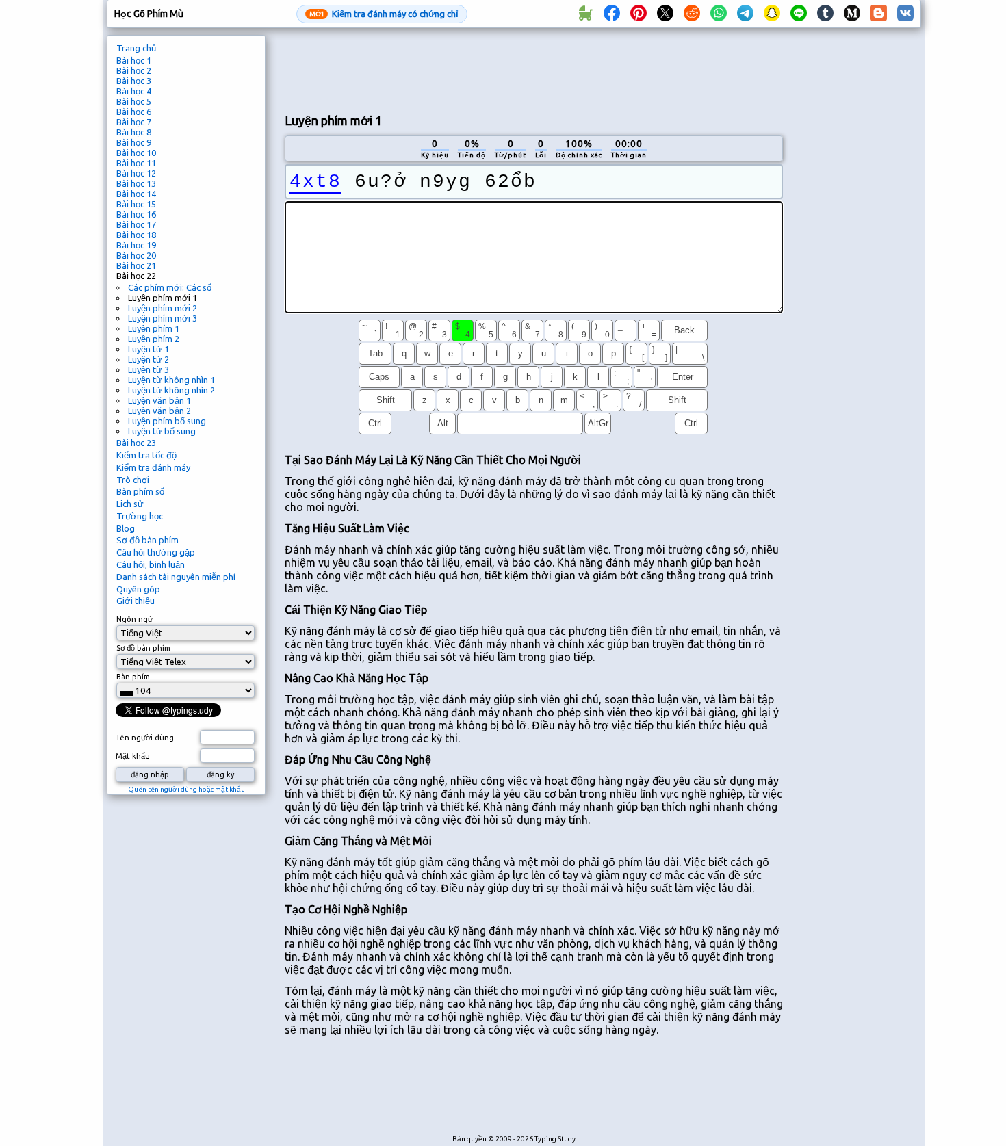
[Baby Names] (585, 14)
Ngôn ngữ (134, 619)
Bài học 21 (136, 265)
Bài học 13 (136, 183)
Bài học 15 (136, 204)
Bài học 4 (133, 91)
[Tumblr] (825, 14)
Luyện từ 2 (148, 359)
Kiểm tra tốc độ (146, 455)
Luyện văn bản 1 (159, 400)
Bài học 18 (136, 234)
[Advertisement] (534, 69)
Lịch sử (130, 503)
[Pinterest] (638, 14)
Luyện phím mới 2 (162, 308)
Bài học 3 (133, 81)
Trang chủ (136, 48)
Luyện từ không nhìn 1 (171, 380)
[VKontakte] (905, 14)
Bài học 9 (133, 142)
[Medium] (852, 14)
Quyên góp (138, 589)
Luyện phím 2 (153, 338)
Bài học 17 (136, 224)
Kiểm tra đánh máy (153, 467)
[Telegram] (745, 14)
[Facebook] (612, 14)
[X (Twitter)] (665, 14)
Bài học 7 (133, 122)
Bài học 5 (133, 101)
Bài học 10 (136, 152)
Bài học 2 (133, 70)
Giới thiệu (135, 600)
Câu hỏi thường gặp (155, 552)
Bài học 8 (133, 132)
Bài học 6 (133, 111)
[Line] (798, 14)
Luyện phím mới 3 (162, 318)
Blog (125, 528)
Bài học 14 (136, 193)
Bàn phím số (140, 491)
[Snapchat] (772, 14)
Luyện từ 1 (148, 349)
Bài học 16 (136, 214)
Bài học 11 (136, 163)
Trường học (139, 516)
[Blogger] (878, 14)
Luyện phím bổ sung (167, 421)
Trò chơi (132, 479)
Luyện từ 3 (148, 369)
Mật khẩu (133, 756)
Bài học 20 (136, 255)
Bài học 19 (136, 245)
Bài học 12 (136, 173)
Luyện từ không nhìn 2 (171, 390)
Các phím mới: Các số (169, 287)
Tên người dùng (145, 737)
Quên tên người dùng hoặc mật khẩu (186, 789)
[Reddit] (692, 14)
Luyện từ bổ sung (162, 431)
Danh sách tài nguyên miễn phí (175, 577)
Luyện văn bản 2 (159, 410)
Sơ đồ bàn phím (147, 540)
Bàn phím (133, 677)
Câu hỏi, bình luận (150, 564)
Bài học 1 (133, 60)
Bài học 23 (136, 442)
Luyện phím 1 (153, 328)
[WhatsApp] (718, 14)
